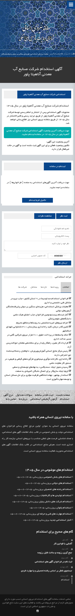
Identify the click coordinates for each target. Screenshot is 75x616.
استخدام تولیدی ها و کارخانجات (56, 495)
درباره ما (23, 399)
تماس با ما (11, 399)
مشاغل (34, 287)
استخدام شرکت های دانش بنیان (55, 501)
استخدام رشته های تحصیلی (58, 489)
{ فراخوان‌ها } (16, 182)
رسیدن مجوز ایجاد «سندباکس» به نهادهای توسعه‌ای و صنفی (40, 367)
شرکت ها (22, 287)
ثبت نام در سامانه (44, 395)
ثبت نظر (63, 216)
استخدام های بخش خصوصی (57, 477)
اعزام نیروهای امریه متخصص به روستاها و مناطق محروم (42, 323)
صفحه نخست (63, 395)
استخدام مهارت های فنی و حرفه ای (54, 514)
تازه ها (44, 287)
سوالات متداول (24, 395)
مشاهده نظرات (45, 216)
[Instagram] (38, 611)
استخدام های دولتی (62, 483)
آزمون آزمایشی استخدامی (43, 399)
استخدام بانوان (64, 508)
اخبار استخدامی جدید (61, 520)
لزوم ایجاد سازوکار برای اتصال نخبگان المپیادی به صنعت (41, 371)
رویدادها (55, 287)
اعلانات (66, 287)
